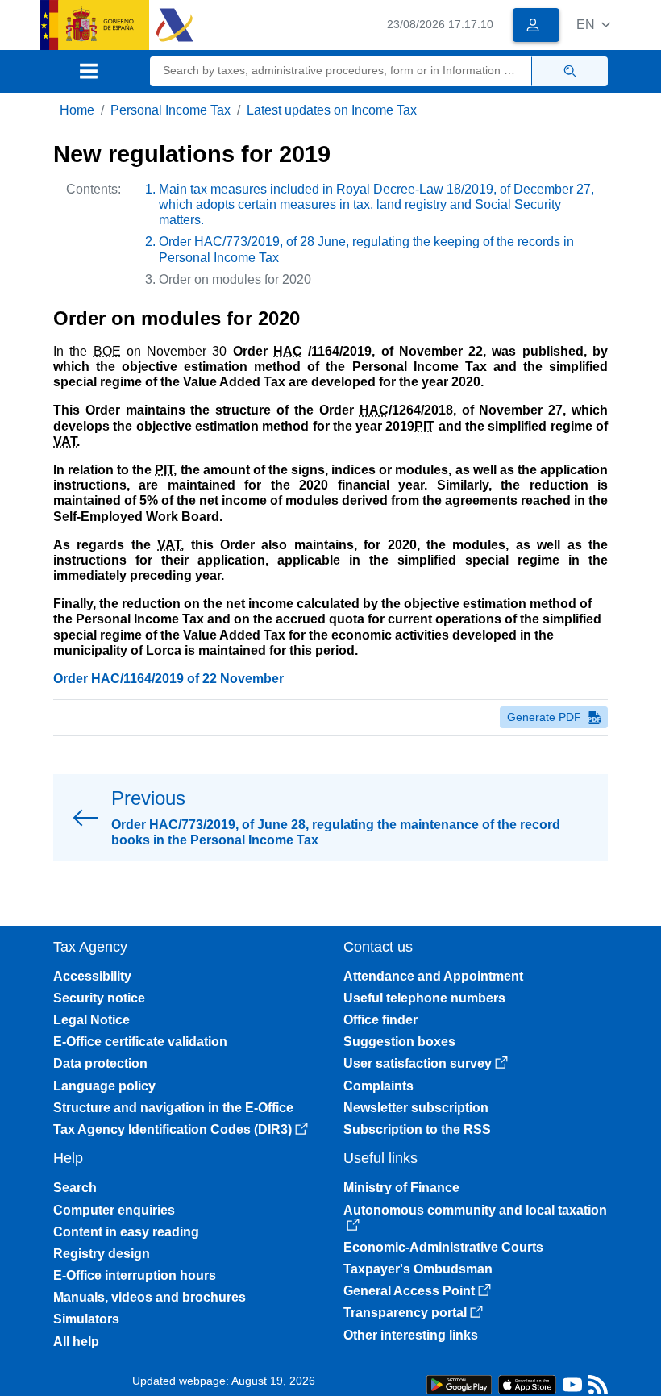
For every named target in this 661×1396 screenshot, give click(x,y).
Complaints (378, 1086)
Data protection (100, 1063)
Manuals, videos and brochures (149, 1297)
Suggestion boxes (399, 1041)
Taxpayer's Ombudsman (418, 1269)
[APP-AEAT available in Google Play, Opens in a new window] (459, 1383)
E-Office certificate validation (140, 1041)
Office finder (380, 1020)
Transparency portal (405, 1312)
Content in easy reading (126, 1232)
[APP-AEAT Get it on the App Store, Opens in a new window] (527, 1383)
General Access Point (409, 1291)
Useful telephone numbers (424, 998)
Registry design (101, 1254)
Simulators (86, 1319)
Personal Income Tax (170, 110)
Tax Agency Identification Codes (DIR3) (172, 1129)
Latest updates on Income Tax (332, 110)
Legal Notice (91, 1020)
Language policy (104, 1086)
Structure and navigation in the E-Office (173, 1108)
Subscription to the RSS (417, 1129)
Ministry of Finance (401, 1187)
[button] (593, 24)
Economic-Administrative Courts (443, 1247)
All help (76, 1341)
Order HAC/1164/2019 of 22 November (168, 678)
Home (77, 110)
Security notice (99, 998)
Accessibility (92, 976)
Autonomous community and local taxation (475, 1210)
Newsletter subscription (415, 1108)
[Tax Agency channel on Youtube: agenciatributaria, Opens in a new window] (572, 1388)
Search (75, 1187)
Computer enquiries (114, 1210)
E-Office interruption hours (134, 1275)
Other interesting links (410, 1335)
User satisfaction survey (417, 1063)
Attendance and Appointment (433, 976)
